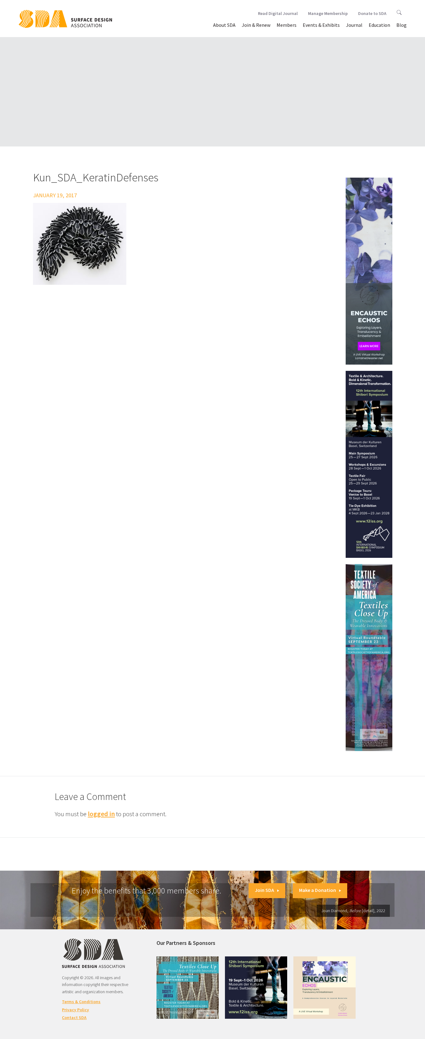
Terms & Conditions (81, 1001)
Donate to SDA (372, 13)
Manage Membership (328, 13)
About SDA (224, 25)
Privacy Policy (75, 1010)
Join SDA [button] (264, 890)
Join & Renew (256, 25)
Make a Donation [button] (317, 890)
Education (379, 25)
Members (287, 25)
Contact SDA (74, 1017)
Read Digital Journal (278, 13)
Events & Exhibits (321, 25)
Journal (354, 25)
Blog (401, 25)
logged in (101, 814)
